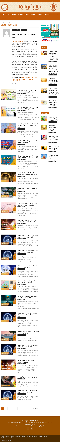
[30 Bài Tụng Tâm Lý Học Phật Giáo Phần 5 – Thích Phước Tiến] (8, 240)
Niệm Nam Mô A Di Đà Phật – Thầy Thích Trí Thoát (54, 148)
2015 (20, 79)
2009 (26, 77)
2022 (20, 80)
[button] (57, 14)
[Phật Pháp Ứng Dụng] (30, 7)
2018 (30, 79)
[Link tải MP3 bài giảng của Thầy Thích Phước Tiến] (44, 118)
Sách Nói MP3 (4, 437)
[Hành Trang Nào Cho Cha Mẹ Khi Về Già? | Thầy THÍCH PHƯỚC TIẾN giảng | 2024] (8, 128)
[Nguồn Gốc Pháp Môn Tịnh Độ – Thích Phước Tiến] (8, 365)
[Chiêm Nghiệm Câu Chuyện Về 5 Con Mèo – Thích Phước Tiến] (8, 285)
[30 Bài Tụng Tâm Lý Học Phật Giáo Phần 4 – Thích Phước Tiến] (8, 255)
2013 (14, 79)
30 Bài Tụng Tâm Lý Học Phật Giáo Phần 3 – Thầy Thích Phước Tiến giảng (28, 314)
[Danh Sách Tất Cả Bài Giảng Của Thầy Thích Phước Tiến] (44, 137)
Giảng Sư (10, 437)
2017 (27, 79)
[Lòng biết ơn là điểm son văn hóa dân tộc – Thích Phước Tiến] (8, 207)
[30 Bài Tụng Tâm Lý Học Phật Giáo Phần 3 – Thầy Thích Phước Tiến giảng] (8, 317)
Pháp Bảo (20, 14)
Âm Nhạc (45, 436)
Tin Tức (7, 14)
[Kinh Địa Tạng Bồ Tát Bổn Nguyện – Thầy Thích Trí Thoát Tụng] (44, 156)
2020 (13, 80)
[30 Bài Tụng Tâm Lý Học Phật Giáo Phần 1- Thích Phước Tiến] (8, 395)
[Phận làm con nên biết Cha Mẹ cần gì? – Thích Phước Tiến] (8, 270)
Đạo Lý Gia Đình (21, 129)
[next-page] (19, 408)
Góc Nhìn (29, 436)
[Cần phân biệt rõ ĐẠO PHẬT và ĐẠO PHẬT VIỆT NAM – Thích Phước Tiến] (8, 160)
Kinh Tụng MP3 (52, 132)
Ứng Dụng (40, 14)
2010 (29, 77)
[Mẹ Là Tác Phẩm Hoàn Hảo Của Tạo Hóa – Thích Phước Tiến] (8, 300)
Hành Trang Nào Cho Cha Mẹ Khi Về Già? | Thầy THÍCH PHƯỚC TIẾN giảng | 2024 (28, 125)
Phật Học (27, 14)
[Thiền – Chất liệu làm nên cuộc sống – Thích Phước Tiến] (8, 336)
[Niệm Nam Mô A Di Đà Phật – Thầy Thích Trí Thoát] (44, 148)
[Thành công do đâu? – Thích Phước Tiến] (8, 192)
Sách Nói (33, 14)
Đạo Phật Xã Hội (21, 144)
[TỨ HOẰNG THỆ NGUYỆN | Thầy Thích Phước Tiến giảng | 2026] (44, 80)
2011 (32, 77)
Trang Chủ (3, 22)
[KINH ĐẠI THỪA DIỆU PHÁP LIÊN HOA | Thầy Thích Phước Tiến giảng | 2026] (44, 90)
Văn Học (47, 14)
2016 (23, 79)
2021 (16, 80)
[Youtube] (58, 1)
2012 (35, 77)
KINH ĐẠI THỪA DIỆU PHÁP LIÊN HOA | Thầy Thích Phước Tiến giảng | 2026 (54, 92)
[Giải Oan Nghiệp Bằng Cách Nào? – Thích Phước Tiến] (8, 145)
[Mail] (55, 1)
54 (15, 408)
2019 (33, 79)
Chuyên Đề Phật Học (22, 93)
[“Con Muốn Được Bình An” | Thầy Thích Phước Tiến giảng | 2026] (8, 94)
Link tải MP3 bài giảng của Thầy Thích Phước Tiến (53, 119)
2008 (22, 77)
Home (3, 14)
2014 (17, 79)
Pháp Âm (14, 14)
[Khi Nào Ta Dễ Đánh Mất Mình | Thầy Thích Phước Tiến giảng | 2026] (8, 111)
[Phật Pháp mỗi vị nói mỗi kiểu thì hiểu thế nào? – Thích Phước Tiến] (8, 224)
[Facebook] (52, 1)
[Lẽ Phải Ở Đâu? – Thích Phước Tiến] (8, 381)
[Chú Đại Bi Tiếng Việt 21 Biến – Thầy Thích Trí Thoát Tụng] (44, 127)
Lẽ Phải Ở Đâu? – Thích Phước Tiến (28, 377)
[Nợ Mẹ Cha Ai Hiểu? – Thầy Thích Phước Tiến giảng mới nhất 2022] (8, 177)
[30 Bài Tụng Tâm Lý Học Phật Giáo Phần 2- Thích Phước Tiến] (8, 349)
